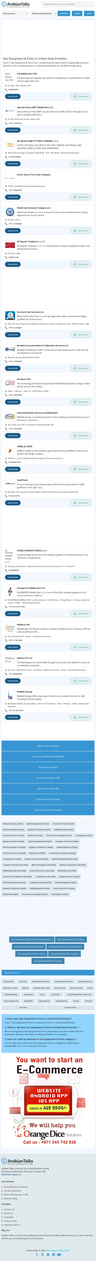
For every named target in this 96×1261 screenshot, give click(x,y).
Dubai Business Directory (16, 1186)
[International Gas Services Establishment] (10, 416)
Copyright (8, 1217)
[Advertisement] (48, 39)
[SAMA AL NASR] (10, 450)
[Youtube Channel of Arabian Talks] (59, 1254)
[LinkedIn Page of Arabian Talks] (53, 1254)
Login (77, 13)
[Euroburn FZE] (10, 382)
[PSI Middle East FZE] (10, 76)
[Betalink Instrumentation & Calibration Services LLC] (10, 349)
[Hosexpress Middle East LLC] (10, 591)
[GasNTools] (10, 483)
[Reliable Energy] (10, 695)
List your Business (12, 1190)
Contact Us (9, 1209)
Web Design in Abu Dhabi (58, 1250)
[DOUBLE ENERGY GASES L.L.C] (10, 556)
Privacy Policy (10, 1221)
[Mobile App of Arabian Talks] (48, 1254)
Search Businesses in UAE (16, 1194)
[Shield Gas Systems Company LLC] (10, 211)
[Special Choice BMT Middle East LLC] (10, 110)
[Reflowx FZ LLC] (10, 659)
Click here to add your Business (32, 1046)
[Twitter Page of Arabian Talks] (42, 1254)
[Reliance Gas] (10, 628)
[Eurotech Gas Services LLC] (10, 315)
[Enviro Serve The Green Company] (10, 178)
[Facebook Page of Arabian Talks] (37, 1254)
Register (64, 13)
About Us (8, 1213)
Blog (89, 13)
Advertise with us (12, 1224)
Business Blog (10, 1198)
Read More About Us (11, 1174)
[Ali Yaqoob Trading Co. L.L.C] (10, 245)
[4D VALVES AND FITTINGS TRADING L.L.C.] (10, 144)
